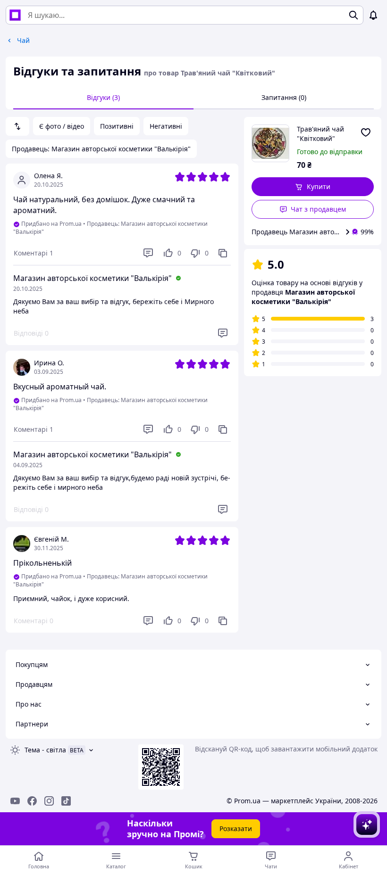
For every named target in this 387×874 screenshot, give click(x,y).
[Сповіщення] (373, 15)
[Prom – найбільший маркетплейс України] (15, 15)
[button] (313, 186)
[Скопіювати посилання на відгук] (223, 253)
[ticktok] (66, 801)
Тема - (45, 749)
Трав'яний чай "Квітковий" (320, 133)
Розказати (235, 828)
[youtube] (15, 801)
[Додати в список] (366, 132)
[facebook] (32, 801)
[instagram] (49, 801)
